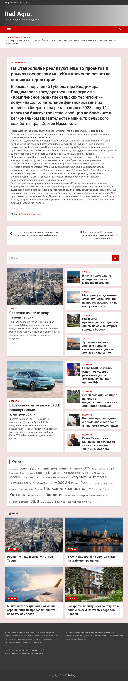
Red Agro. (18, 14)
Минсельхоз (18, 62)
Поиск (115, 258)
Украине (32, 495)
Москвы (15, 477)
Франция (40, 496)
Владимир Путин (98, 469)
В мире (110, 468)
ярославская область (79, 501)
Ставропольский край (29, 214)
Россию (75, 483)
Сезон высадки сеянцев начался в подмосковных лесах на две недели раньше (99, 400)
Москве (97, 473)
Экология (14, 401)
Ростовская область (101, 483)
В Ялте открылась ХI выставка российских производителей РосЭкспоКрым (96, 235)
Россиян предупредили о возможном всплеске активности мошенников (100, 422)
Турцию (106, 489)
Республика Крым (20, 483)
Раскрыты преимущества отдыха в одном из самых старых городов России (100, 324)
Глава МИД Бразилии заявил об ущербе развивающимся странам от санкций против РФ (97, 375)
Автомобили (14, 469)
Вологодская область (17, 473)
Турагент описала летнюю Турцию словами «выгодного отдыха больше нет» (97, 347)
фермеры (60, 501)
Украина (18, 494)
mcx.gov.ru (16, 208)
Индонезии (41, 473)
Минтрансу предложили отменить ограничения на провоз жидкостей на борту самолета (100, 301)
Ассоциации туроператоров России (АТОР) (62, 469)
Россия (87, 483)
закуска (83, 495)
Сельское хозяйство (64, 488)
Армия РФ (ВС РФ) (30, 468)
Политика (61, 478)
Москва (89, 473)
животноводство (71, 496)
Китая (60, 473)
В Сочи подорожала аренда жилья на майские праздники (96, 279)
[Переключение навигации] (9, 29)
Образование (50, 478)
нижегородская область (99, 496)
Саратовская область (30, 489)
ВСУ (87, 468)
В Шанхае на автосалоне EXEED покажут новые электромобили (34, 409)
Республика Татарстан (43, 483)
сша (34, 501)
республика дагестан (19, 502)
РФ (67, 477)
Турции (98, 489)
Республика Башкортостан (89, 477)
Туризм (13, 308)
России (62, 482)
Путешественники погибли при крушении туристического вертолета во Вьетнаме (37, 234)
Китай (52, 472)
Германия (31, 473)
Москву (104, 473)
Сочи (90, 489)
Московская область (34, 477)
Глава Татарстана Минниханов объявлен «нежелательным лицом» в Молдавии (98, 443)
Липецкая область (74, 472)
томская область (46, 502)
